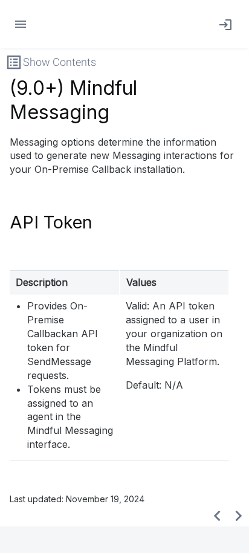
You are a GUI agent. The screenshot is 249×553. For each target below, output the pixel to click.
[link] (223, 24)
